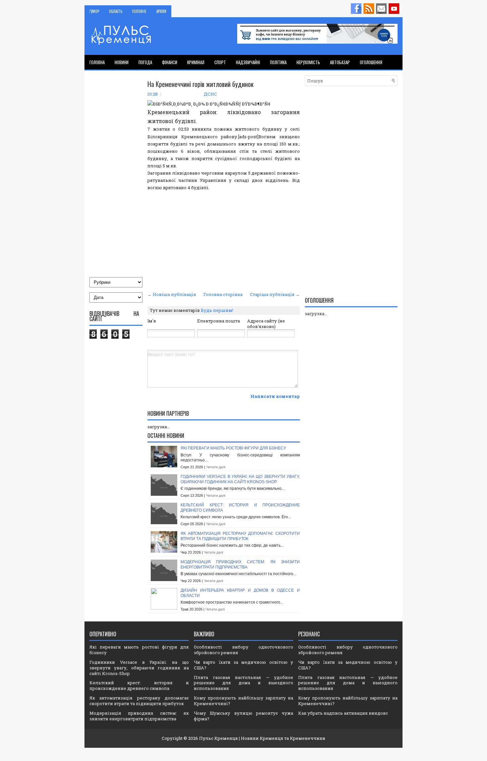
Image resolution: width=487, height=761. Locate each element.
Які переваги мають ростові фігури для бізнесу (233, 448)
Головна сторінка (223, 294)
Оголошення (371, 62)
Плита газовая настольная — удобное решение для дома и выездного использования (243, 683)
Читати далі (215, 467)
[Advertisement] (223, 240)
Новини (122, 62)
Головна (97, 62)
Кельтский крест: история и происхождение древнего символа (139, 685)
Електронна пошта (218, 321)
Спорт (220, 62)
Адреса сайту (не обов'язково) (266, 323)
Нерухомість (308, 62)
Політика (278, 62)
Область (115, 11)
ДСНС (210, 94)
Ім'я (151, 321)
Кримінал (195, 62)
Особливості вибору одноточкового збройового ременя (243, 649)
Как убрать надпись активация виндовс (343, 713)
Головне (139, 11)
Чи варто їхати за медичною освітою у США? (243, 665)
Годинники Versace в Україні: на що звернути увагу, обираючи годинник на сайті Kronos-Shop (240, 479)
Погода (145, 62)
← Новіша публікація (171, 294)
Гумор (94, 11)
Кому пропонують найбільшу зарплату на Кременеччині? (243, 700)
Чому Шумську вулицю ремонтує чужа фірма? (243, 716)
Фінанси (169, 62)
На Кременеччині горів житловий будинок (200, 84)
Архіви (161, 11)
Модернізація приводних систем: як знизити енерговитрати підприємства (240, 565)
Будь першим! (217, 310)
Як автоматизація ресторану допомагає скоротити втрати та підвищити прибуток (240, 536)
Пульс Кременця (218, 738)
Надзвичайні (248, 62)
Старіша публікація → (275, 294)
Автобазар (340, 62)
